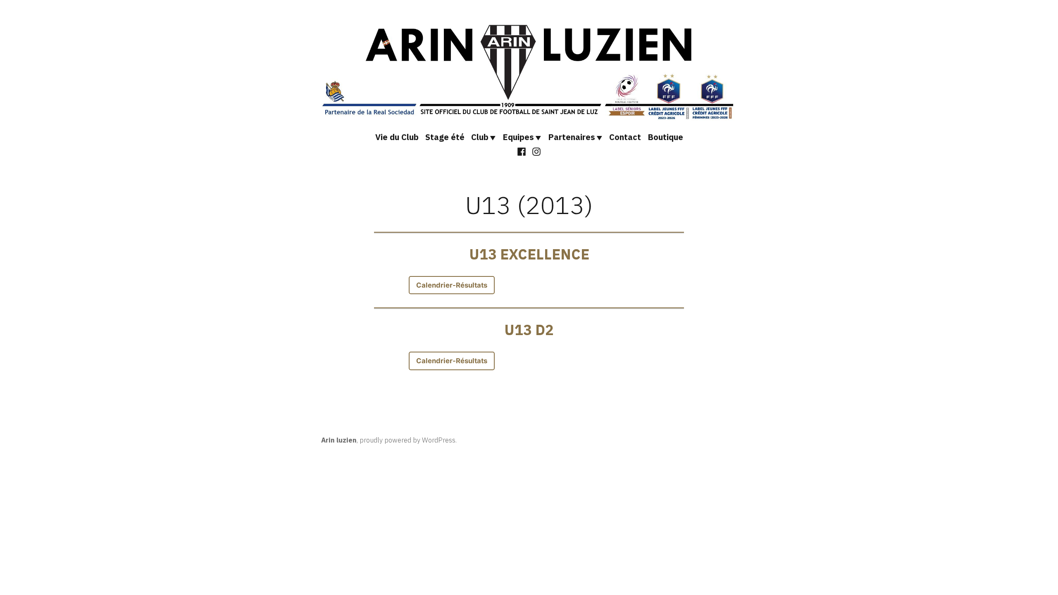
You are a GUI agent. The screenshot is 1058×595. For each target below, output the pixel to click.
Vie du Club (397, 137)
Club (479, 137)
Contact (625, 137)
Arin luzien (339, 440)
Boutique (665, 137)
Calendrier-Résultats (451, 285)
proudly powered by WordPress (407, 440)
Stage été (445, 137)
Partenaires (571, 137)
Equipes (518, 137)
